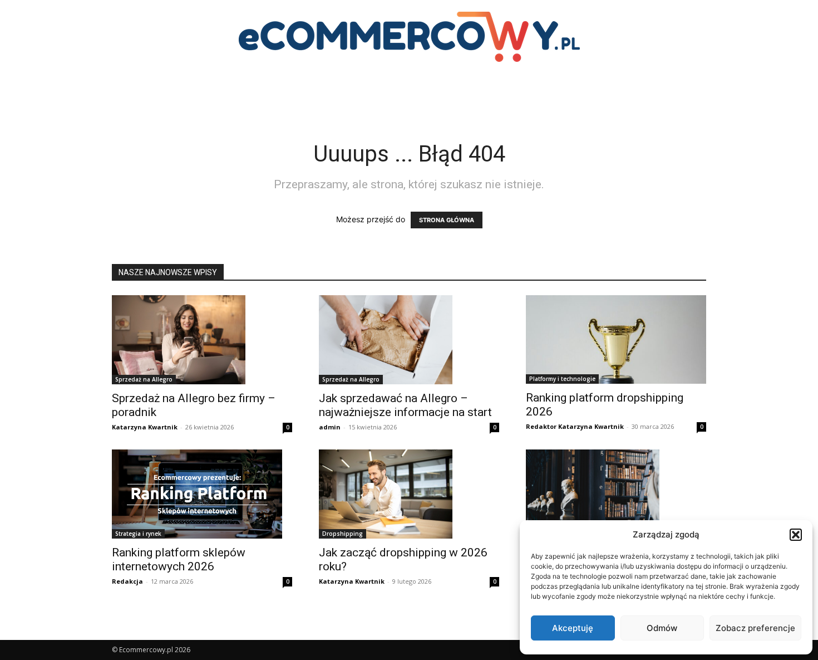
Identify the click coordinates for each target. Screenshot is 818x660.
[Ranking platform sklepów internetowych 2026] (202, 494)
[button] (795, 534)
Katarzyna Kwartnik (145, 427)
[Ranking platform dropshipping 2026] (616, 339)
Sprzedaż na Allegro (144, 379)
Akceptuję (572, 628)
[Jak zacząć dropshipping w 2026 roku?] (409, 494)
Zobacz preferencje (755, 628)
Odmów (662, 628)
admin (330, 427)
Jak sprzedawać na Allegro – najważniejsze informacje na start (405, 405)
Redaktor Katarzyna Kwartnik (575, 426)
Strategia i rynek (138, 533)
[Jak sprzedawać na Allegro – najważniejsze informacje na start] (409, 339)
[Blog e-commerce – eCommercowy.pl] (409, 37)
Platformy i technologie (562, 379)
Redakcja (127, 581)
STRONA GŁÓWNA (446, 220)
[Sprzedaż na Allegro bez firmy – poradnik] (202, 339)
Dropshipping (342, 533)
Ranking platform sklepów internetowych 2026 (178, 559)
